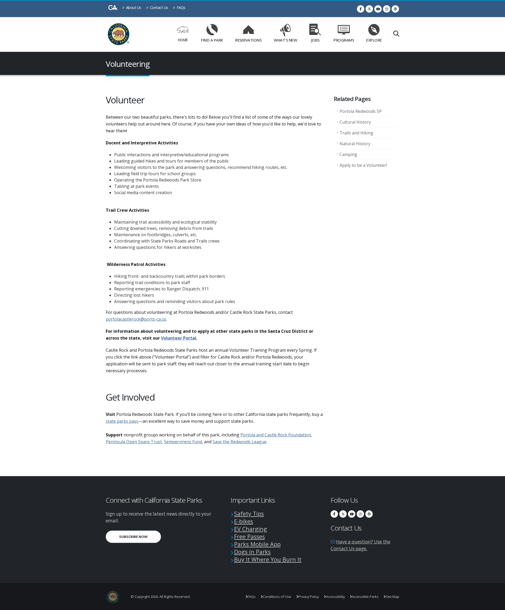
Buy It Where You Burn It (267, 559)
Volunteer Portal (178, 338)
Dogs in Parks (252, 552)
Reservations (250, 39)
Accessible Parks (365, 596)
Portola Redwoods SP (361, 111)
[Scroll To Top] (495, 604)
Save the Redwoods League (239, 442)
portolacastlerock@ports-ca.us (136, 319)
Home (183, 39)
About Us (133, 7)
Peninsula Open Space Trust (134, 442)
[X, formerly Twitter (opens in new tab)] (369, 9)
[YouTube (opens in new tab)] (378, 9)
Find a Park (212, 40)
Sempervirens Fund (183, 442)
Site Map (392, 596)
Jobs (315, 40)
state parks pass (122, 421)
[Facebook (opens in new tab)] (360, 9)
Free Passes (249, 536)
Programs (344, 40)
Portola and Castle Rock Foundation (275, 435)
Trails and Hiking (356, 133)
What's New (285, 40)
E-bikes (243, 521)
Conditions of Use (277, 596)
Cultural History (355, 122)
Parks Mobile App (257, 544)
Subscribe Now (140, 536)
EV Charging (250, 529)
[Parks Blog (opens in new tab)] (395, 9)
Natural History (355, 144)
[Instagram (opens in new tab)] (386, 9)
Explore (374, 40)
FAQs (180, 7)
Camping (348, 154)
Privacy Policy (308, 596)
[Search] (396, 34)
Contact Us (158, 7)
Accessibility (335, 596)
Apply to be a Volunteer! (363, 165)
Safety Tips (249, 513)
